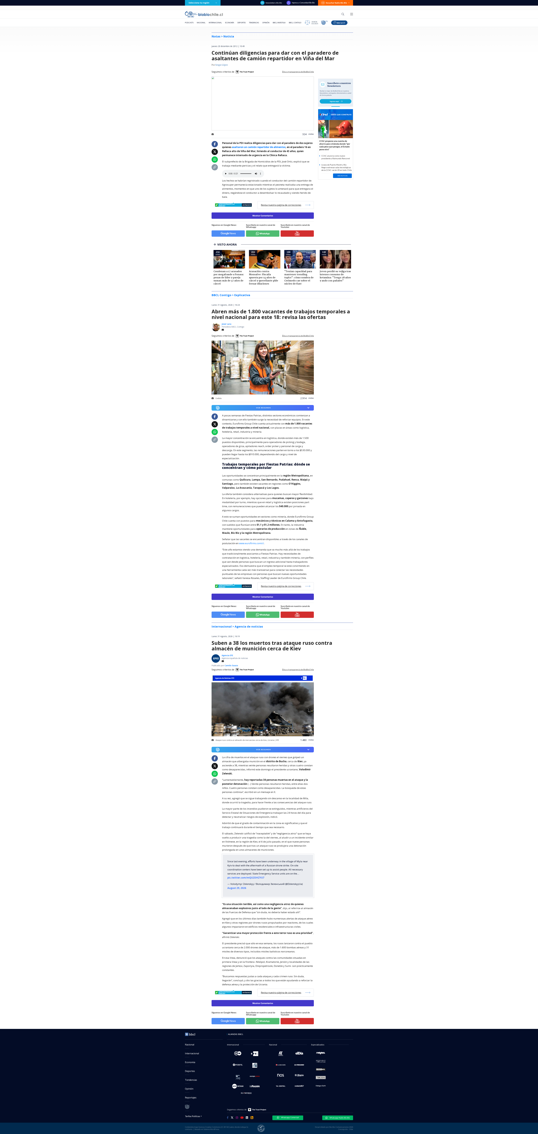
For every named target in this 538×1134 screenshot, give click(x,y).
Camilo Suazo (231, 665)
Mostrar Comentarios (262, 215)
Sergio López (221, 65)
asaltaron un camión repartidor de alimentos (259, 147)
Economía (229, 22)
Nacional (201, 22)
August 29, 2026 (236, 888)
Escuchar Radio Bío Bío (336, 3)
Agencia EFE (227, 655)
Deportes (241, 22)
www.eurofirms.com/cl (251, 543)
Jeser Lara (226, 324)
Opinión (265, 22)
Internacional (215, 22)
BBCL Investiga (279, 22)
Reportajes (190, 1097)
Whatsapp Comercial (290, 1117)
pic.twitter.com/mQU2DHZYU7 (245, 877)
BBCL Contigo (295, 22)
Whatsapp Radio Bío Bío (339, 1117)
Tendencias (254, 22)
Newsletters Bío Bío (274, 3)
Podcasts (189, 22)
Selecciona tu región (199, 2)
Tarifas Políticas (192, 1116)
